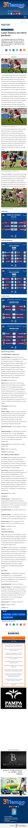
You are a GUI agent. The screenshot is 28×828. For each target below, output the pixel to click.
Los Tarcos (15, 614)
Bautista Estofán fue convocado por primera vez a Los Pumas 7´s (13, 658)
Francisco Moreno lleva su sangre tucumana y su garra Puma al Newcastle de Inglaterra (13, 670)
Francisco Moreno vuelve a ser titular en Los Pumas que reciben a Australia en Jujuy (13, 645)
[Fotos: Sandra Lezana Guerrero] (14, 65)
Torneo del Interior (8, 617)
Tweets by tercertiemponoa (13, 749)
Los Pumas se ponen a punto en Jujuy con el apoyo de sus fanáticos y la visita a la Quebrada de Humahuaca (13, 675)
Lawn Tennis (22, 614)
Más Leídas (13, 641)
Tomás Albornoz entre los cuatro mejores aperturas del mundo (13, 662)
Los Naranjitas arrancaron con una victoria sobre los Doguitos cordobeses (14, 680)
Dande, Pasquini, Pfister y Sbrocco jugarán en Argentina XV (13, 666)
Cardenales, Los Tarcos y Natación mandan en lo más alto (13, 684)
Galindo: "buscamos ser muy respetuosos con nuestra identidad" (13, 650)
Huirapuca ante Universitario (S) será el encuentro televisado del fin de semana (13, 654)
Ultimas (13, 637)
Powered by (12, 825)
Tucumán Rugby (7, 614)
